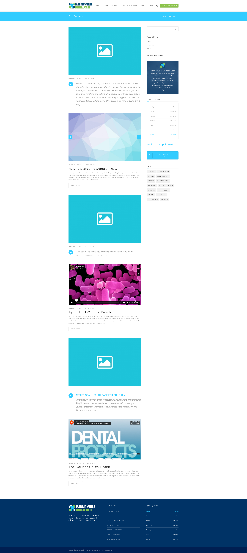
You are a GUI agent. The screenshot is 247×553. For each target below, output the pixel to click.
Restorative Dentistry (115, 520)
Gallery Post (163, 181)
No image (170, 185)
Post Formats (90, 78)
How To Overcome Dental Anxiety (93, 168)
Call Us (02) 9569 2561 (169, 5)
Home (98, 5)
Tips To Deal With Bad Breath (90, 312)
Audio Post (151, 171)
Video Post (164, 199)
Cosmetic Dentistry (163, 176)
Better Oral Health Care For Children (100, 395)
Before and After (163, 171)
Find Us (150, 5)
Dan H (80, 78)
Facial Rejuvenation (129, 5)
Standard (151, 194)
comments (151, 176)
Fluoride (149, 52)
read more (75, 185)
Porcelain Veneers (114, 530)
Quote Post (151, 190)
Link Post (161, 185)
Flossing (149, 41)
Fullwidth (151, 181)
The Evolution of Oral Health (89, 467)
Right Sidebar (163, 190)
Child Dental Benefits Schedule (155, 55)
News (142, 5)
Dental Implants (113, 534)
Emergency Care (113, 539)
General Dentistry (114, 511)
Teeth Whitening (153, 199)
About (106, 5)
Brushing (149, 48)
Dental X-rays (150, 45)
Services (115, 5)
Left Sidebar (152, 185)
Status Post (161, 195)
